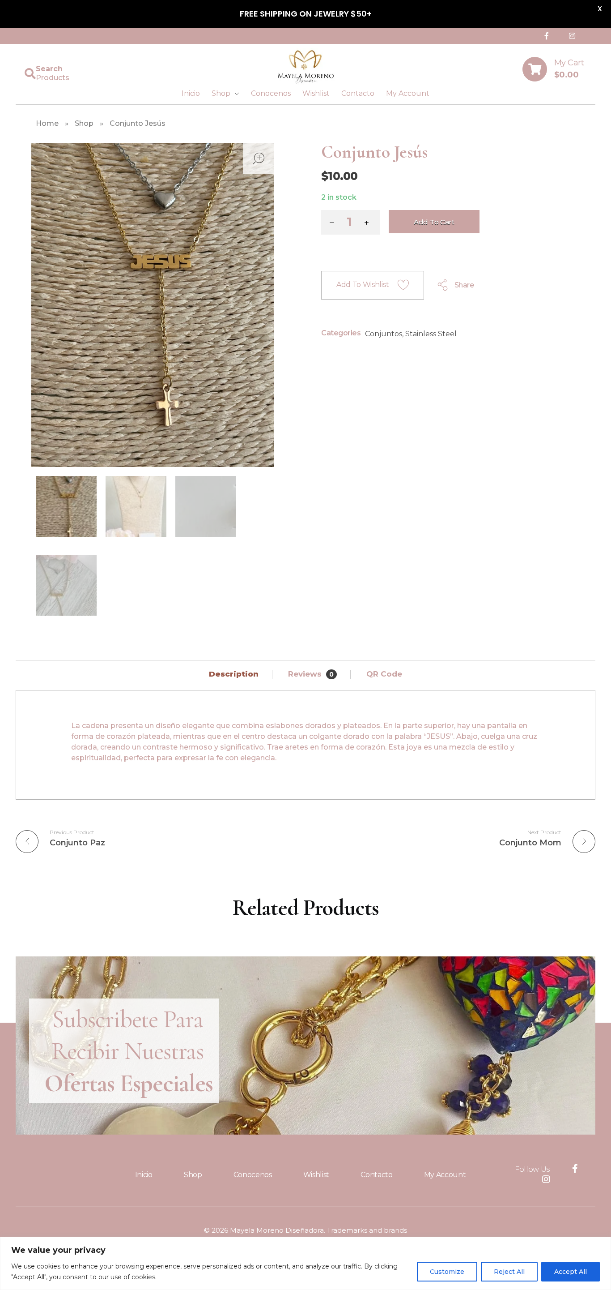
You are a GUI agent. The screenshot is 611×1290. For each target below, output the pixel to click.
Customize (447, 1272)
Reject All (509, 1272)
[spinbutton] (350, 222)
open (258, 158)
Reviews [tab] (311, 673)
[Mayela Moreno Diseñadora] (305, 67)
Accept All (570, 1272)
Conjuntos (383, 334)
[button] (368, 224)
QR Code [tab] (384, 673)
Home (47, 123)
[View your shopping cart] (534, 69)
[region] (305, 1263)
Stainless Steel (431, 334)
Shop (84, 123)
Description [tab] (235, 673)
